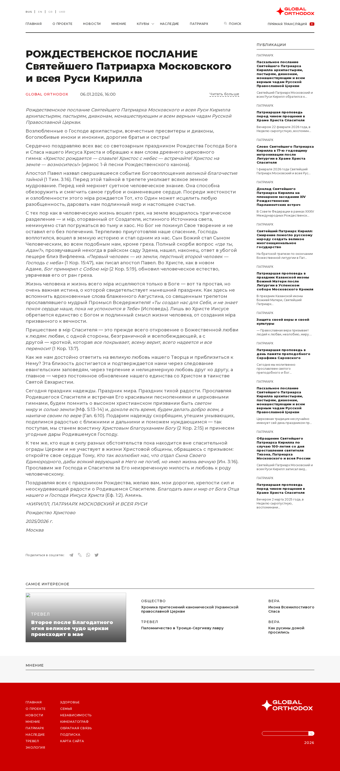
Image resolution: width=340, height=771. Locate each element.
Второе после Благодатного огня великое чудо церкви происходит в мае (72, 628)
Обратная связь (76, 728)
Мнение (119, 24)
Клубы (143, 24)
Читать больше (224, 94)
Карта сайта (72, 741)
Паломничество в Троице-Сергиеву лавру (182, 628)
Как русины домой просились (286, 630)
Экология (35, 747)
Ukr (62, 11)
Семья (66, 709)
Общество (153, 601)
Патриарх (199, 24)
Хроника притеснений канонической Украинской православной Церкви (189, 609)
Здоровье (70, 702)
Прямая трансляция (287, 24)
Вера (274, 601)
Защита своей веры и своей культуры (283, 321)
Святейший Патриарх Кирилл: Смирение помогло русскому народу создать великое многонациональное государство (285, 239)
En (40, 11)
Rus (29, 11)
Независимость (76, 715)
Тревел (40, 614)
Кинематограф (74, 722)
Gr (51, 11)
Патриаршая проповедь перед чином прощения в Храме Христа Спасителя (281, 116)
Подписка (70, 734)
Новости (92, 24)
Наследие (169, 24)
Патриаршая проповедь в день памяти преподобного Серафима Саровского (283, 354)
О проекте (63, 24)
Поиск (235, 24)
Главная (34, 24)
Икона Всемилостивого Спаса (291, 609)
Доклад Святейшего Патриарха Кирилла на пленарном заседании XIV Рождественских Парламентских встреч (281, 197)
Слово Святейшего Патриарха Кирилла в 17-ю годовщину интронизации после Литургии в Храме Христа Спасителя (285, 154)
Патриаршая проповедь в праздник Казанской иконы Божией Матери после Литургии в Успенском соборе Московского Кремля (285, 281)
